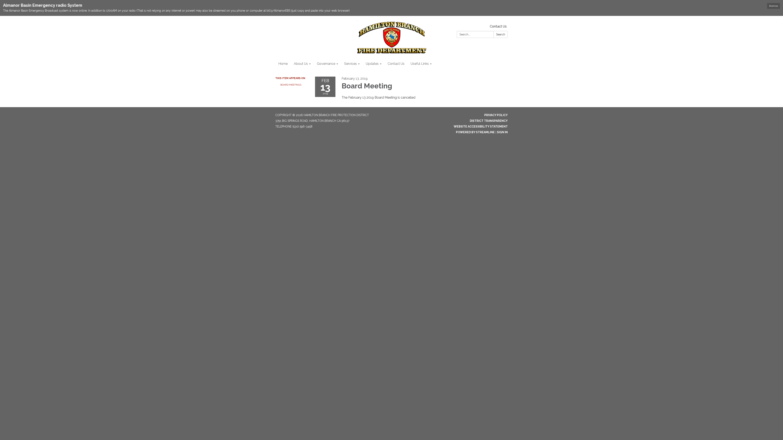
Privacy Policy (496, 115)
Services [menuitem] (350, 64)
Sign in (502, 132)
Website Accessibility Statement (481, 126)
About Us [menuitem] (301, 64)
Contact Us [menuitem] (396, 64)
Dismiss (773, 5)
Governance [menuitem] (326, 64)
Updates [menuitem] (372, 64)
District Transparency (489, 120)
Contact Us (498, 26)
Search (500, 34)
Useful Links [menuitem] (420, 64)
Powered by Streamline (475, 132)
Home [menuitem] (283, 64)
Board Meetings (290, 84)
